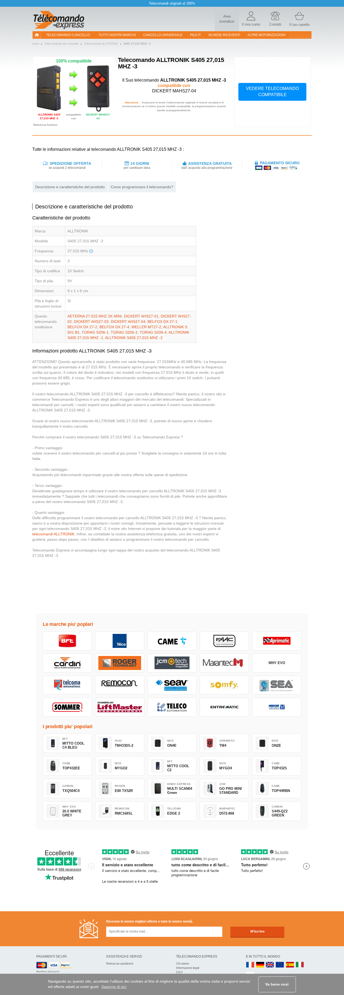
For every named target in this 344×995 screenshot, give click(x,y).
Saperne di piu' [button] (114, 986)
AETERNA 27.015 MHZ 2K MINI (94, 316)
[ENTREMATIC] (224, 707)
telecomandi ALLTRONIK (53, 534)
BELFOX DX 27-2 (82, 327)
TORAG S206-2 (124, 332)
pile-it (195, 35)
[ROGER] (119, 663)
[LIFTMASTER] (119, 707)
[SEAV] (172, 685)
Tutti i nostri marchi (117, 35)
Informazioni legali (187, 967)
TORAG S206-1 (95, 332)
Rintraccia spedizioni (119, 963)
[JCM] (172, 663)
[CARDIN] (67, 663)
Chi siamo (182, 963)
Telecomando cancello (68, 35)
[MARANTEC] (224, 663)
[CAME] (172, 640)
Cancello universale (162, 35)
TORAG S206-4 (153, 332)
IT (300, 965)
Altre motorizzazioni (266, 35)
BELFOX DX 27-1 (162, 321)
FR (250, 965)
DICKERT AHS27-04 (128, 321)
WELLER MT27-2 (146, 327)
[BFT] (67, 640)
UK (270, 965)
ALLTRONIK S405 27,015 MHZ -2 (134, 338)
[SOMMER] (67, 707)
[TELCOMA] (67, 685)
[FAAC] (224, 640)
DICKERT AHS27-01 (141, 316)
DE (260, 965)
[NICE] (119, 640)
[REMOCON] (119, 685)
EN (280, 965)
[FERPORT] (276, 707)
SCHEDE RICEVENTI (224, 35)
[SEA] (276, 685)
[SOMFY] (224, 685)
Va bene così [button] (277, 984)
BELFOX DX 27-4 (114, 327)
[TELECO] (172, 707)
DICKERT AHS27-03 (91, 321)
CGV (179, 972)
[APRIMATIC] (276, 640)
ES (290, 965)
